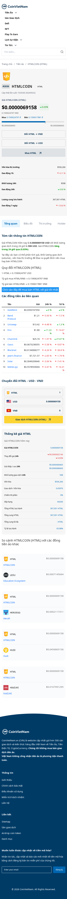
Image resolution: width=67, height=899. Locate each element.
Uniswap (12, 324)
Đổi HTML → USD (33, 143)
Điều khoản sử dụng (12, 791)
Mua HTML (31, 153)
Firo (9, 330)
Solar (10, 361)
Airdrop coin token (11, 833)
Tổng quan (10, 223)
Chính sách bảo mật (12, 785)
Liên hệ (5, 802)
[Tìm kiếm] (62, 52)
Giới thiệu (7, 779)
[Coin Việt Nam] (15, 6)
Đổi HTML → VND (33, 134)
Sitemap (6, 821)
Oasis (10, 344)
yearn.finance (14, 355)
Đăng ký (59, 869)
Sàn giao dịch (9, 827)
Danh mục (7, 838)
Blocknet (11, 350)
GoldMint (12, 309)
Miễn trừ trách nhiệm (13, 797)
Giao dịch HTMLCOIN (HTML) (30, 419)
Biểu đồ (28, 223)
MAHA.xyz (12, 366)
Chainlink (12, 338)
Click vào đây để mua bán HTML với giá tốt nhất (30, 289)
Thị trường (45, 223)
